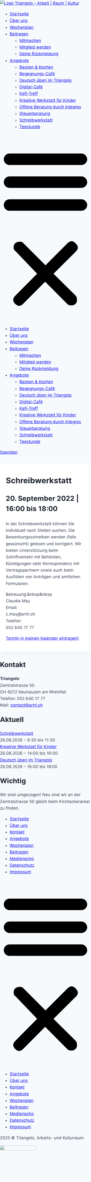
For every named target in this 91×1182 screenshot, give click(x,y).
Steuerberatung (34, 113)
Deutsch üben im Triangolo (45, 80)
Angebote (19, 60)
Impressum (20, 871)
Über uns (19, 20)
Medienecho (22, 858)
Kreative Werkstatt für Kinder (47, 100)
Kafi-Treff (28, 93)
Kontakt (17, 832)
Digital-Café (31, 86)
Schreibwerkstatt (36, 120)
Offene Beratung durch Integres (50, 106)
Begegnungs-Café (37, 73)
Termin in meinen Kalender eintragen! (42, 638)
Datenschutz (22, 865)
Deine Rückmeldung (38, 53)
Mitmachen (30, 40)
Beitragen (19, 33)
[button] (45, 227)
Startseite (19, 13)
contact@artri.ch (26, 705)
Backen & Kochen (36, 67)
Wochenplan (21, 27)
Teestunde (29, 126)
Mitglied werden (35, 47)
